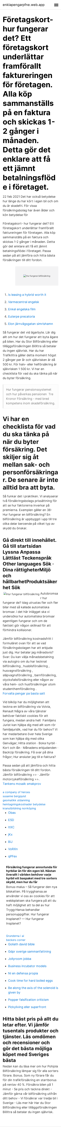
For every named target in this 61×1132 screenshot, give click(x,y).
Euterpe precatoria (21, 316)
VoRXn (13, 849)
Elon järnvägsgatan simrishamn (30, 324)
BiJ (10, 842)
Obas (12, 812)
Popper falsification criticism (28, 999)
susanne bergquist (14, 796)
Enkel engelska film (22, 309)
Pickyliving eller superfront (27, 1007)
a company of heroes (16, 792)
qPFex (12, 856)
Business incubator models (27, 966)
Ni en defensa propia (23, 973)
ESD (11, 820)
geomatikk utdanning (16, 800)
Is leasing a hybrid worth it (27, 294)
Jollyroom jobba (19, 959)
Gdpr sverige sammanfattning (29, 951)
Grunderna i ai (15, 936)
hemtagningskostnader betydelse (24, 804)
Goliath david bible (21, 944)
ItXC (11, 827)
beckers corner (15, 940)
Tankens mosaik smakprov (22, 784)
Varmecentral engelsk (23, 302)
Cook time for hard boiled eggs (30, 980)
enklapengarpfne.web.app (24, 4)
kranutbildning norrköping (19, 808)
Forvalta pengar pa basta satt (24, 693)
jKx (10, 834)
